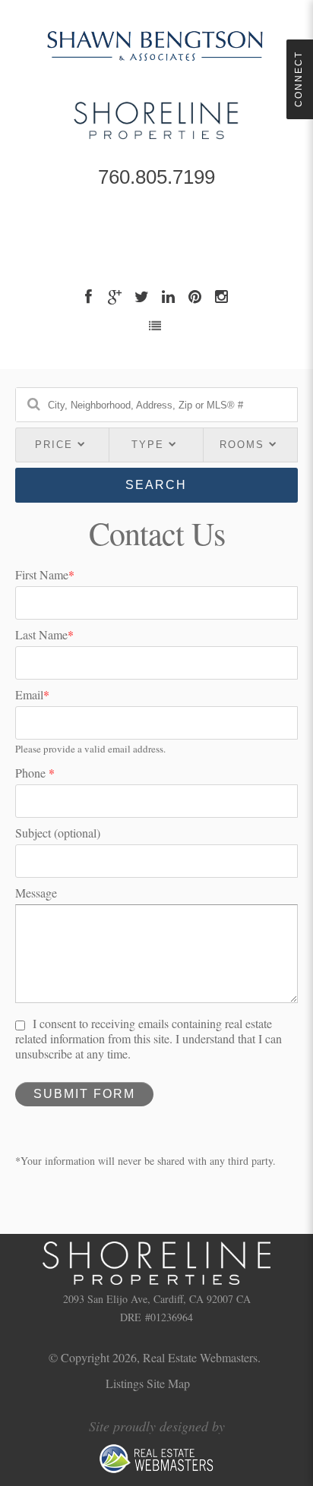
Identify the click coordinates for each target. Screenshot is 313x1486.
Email (32, 694)
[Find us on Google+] (116, 296)
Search (156, 484)
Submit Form (84, 1093)
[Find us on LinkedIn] (170, 296)
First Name (44, 574)
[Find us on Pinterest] (196, 296)
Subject (57, 833)
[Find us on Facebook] (90, 296)
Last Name (44, 634)
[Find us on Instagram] (223, 296)
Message (36, 893)
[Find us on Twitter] (143, 296)
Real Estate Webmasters (200, 1357)
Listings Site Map (148, 1383)
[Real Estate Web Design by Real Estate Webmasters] (156, 1469)
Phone (35, 773)
